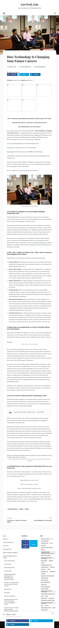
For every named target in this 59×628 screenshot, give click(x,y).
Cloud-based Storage (9, 560)
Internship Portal (7, 549)
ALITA (51, 543)
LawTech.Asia (29, 4)
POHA (46, 596)
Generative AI (44, 571)
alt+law (43, 545)
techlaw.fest (44, 609)
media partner (44, 588)
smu (42, 605)
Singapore (51, 598)
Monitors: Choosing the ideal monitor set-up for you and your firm (11, 584)
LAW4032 (43, 573)
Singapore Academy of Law (48, 600)
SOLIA (54, 607)
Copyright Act (44, 567)
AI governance (44, 541)
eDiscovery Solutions (9, 567)
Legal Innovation (40, 66)
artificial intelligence (47, 547)
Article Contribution (8, 542)
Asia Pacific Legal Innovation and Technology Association (47, 552)
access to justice (45, 538)
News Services (7, 589)
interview (52, 571)
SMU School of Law (46, 607)
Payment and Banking (9, 596)
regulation (44, 598)
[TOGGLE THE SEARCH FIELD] (55, 13)
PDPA (42, 596)
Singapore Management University (47, 603)
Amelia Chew (12, 66)
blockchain (44, 560)
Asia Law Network (12, 509)
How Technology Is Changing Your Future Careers (28, 59)
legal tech (43, 584)
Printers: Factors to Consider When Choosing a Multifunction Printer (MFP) (11, 609)
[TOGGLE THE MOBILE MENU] (4, 13)
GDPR (48, 569)
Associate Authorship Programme (46, 558)
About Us (5, 539)
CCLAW (42, 562)
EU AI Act (43, 569)
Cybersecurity (7, 564)
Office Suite (7, 592)
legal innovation (45, 582)
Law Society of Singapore (47, 575)
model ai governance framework (46, 591)
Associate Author (45, 555)
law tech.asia (44, 580)
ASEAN (42, 549)
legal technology (45, 586)
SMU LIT (47, 605)
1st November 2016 (25, 66)
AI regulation (44, 543)
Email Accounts (8, 571)
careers (21, 509)
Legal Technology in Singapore (10, 552)
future (27, 509)
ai (52, 538)
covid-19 (52, 567)
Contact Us (6, 545)
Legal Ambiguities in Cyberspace (43, 520)
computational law (46, 565)
